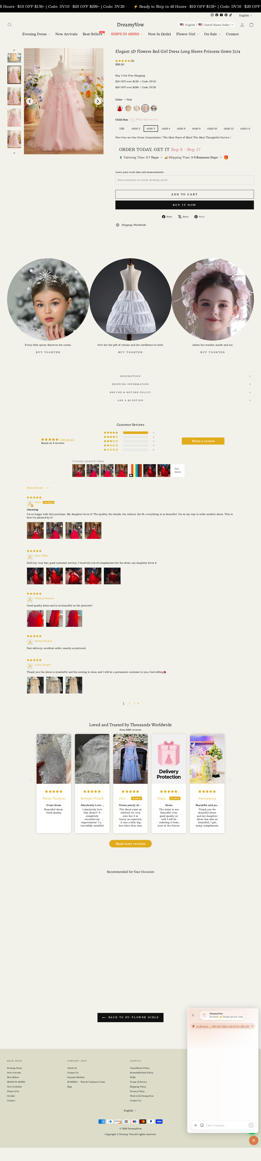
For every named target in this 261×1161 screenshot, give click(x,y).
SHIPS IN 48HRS (16, 1081)
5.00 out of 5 (67, 440)
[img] (34, 497)
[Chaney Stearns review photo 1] (35, 618)
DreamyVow (130, 24)
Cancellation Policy (139, 1068)
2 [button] (129, 703)
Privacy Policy (137, 1091)
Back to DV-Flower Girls (133, 1017)
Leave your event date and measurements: (139, 172)
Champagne (128, 108)
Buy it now (184, 205)
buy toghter (48, 352)
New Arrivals (14, 1072)
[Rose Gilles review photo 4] (93, 575)
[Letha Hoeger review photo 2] (54, 685)
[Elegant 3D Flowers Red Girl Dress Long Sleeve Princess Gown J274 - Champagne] (31, 982)
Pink (145, 108)
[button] (206, 25)
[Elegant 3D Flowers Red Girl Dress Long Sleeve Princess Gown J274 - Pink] (42, 982)
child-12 (229, 128)
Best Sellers (13, 1077)
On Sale (11, 1096)
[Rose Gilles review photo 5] (112, 575)
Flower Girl (13, 1091)
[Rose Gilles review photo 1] (35, 575)
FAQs (132, 1077)
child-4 (166, 128)
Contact (11, 1100)
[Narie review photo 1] (35, 530)
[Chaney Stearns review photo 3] (73, 618)
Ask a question (131, 400)
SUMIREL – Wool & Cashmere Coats (86, 1081)
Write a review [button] (203, 441)
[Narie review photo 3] (73, 530)
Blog (69, 1086)
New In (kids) (14, 1086)
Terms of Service (138, 1081)
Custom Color (153, 108)
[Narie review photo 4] (93, 530)
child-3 (151, 128)
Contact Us (72, 1072)
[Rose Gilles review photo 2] (54, 575)
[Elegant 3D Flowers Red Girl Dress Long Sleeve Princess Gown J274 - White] (36, 982)
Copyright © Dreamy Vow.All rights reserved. (130, 1134)
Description (130, 376)
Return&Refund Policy (141, 1072)
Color (123, 99)
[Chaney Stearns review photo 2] (54, 618)
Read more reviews (130, 843)
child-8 (196, 128)
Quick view (36, 958)
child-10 (212, 128)
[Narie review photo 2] (54, 530)
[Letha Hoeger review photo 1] (35, 685)
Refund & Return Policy (130, 392)
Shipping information (130, 384)
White (136, 108)
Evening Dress (14, 1068)
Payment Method (76, 1077)
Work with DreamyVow (142, 1096)
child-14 (245, 128)
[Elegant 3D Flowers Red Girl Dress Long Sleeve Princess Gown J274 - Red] (25, 982)
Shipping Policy (138, 1086)
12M (121, 128)
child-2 (136, 128)
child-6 (181, 128)
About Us (72, 1068)
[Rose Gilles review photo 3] (73, 575)
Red (119, 108)
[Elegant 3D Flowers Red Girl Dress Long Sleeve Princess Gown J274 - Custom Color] (48, 982)
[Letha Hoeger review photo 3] (73, 685)
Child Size (136, 119)
